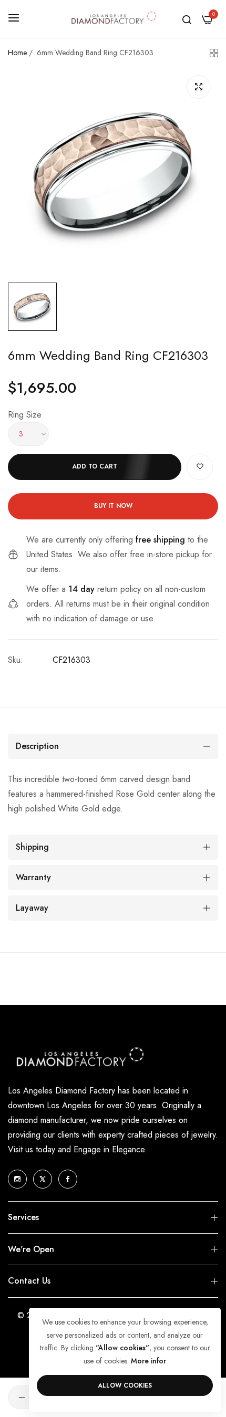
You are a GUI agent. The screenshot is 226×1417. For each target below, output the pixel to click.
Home (17, 52)
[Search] (186, 19)
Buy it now (113, 505)
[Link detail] (17, 1179)
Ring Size (25, 415)
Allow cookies (125, 1385)
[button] (200, 467)
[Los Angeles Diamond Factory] (113, 19)
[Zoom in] (198, 87)
